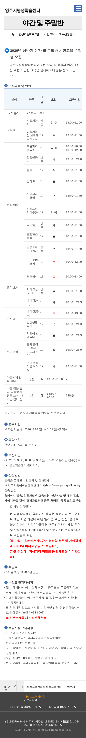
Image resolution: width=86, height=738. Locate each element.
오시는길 (32, 700)
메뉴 (78, 8)
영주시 (66, 686)
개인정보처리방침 (34, 696)
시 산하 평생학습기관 (23, 706)
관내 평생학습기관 (58, 706)
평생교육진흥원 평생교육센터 (39, 686)
